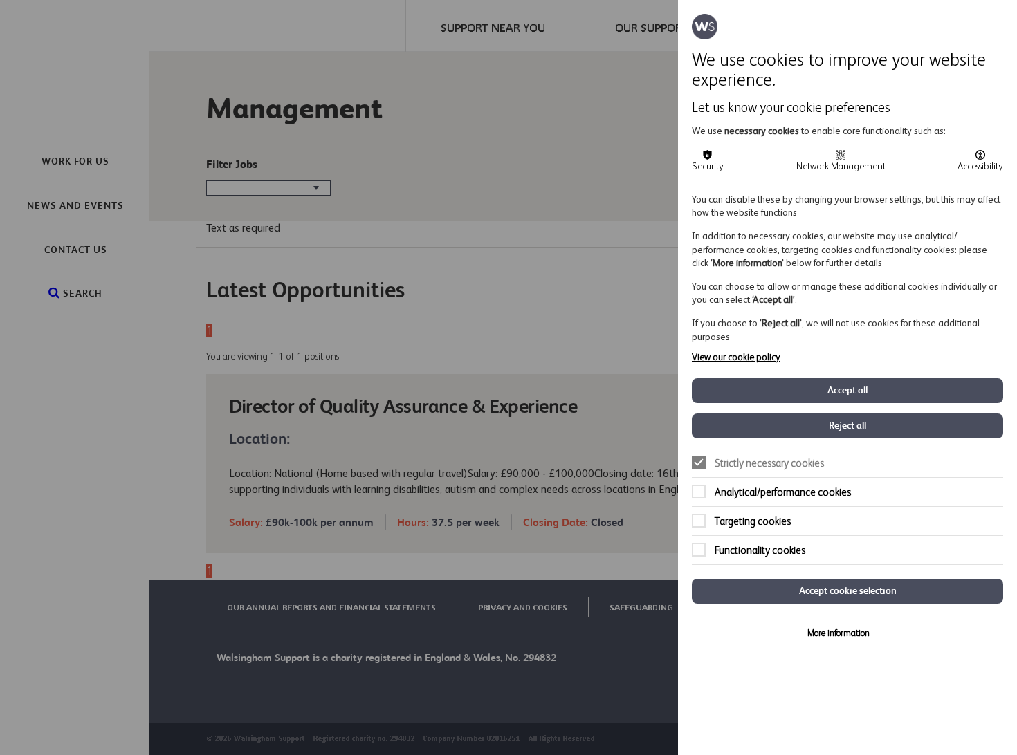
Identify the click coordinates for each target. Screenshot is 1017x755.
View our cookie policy (736, 356)
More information (838, 633)
